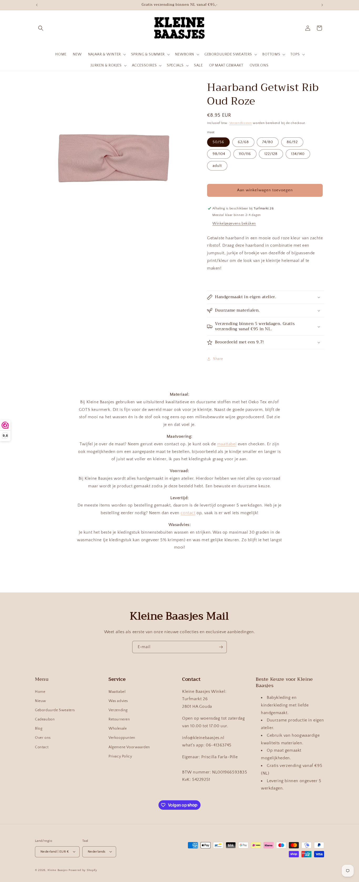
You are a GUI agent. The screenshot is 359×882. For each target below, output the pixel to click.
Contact (41, 747)
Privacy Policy (120, 756)
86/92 (292, 142)
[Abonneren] (221, 647)
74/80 (267, 142)
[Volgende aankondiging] (322, 5)
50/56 (218, 142)
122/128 (271, 154)
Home (40, 692)
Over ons (43, 738)
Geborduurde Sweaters (55, 710)
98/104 (219, 154)
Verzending (118, 710)
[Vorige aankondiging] (37, 5)
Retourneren (119, 719)
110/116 (245, 154)
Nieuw (40, 701)
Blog (38, 729)
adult (217, 166)
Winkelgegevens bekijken (234, 223)
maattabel (227, 444)
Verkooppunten (122, 738)
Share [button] (218, 359)
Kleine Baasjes (58, 869)
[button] (41, 28)
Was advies (118, 701)
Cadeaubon (45, 719)
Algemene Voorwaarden (129, 747)
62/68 (243, 142)
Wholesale (118, 729)
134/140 (298, 154)
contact (188, 513)
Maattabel (117, 692)
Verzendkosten (240, 123)
